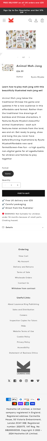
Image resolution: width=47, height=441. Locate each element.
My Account (23, 261)
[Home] (11, 20)
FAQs (23, 326)
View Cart (23, 256)
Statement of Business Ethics (23, 353)
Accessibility (23, 347)
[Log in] (36, 20)
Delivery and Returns (23, 267)
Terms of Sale (23, 272)
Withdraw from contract (23, 288)
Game (8, 173)
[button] (4, 20)
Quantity (6, 180)
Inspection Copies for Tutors (23, 320)
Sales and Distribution (23, 309)
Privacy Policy (23, 342)
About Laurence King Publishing (23, 304)
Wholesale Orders (23, 277)
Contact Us (23, 283)
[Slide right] (29, 57)
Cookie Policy (23, 336)
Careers (23, 315)
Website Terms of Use (23, 331)
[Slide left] (18, 57)
